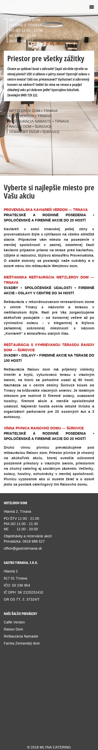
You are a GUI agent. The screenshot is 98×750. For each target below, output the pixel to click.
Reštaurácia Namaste (21, 636)
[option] (49, 88)
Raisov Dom (13, 629)
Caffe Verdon (14, 622)
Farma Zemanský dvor (22, 643)
